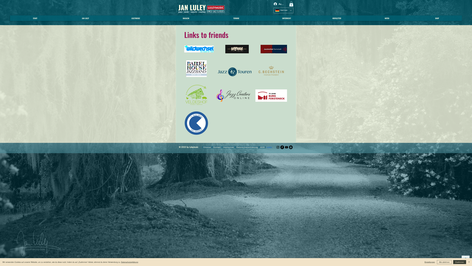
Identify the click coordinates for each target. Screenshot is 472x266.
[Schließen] (469, 262)
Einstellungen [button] (430, 262)
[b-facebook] (282, 147)
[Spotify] (291, 147)
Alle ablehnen (444, 262)
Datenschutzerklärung (129, 262)
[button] (291, 4)
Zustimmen (459, 262)
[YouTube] (286, 147)
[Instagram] (278, 147)
